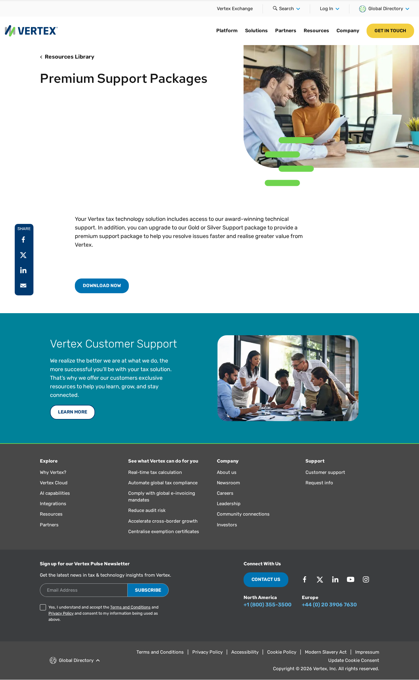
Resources (316, 30)
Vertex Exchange (235, 8)
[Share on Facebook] (23, 239)
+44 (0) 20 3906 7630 (329, 604)
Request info (319, 483)
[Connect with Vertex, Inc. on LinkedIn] (335, 579)
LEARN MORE (72, 412)
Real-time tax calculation (155, 472)
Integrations (53, 503)
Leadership (228, 503)
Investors (227, 525)
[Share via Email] (23, 285)
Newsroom (228, 483)
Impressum (367, 652)
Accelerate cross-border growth (163, 521)
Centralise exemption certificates (163, 531)
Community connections (243, 514)
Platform (227, 30)
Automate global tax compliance (163, 483)
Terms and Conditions (130, 607)
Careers (225, 493)
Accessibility (245, 652)
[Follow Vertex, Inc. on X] (320, 579)
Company (347, 30)
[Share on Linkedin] (23, 270)
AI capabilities (55, 493)
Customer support (325, 472)
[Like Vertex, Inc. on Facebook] (304, 579)
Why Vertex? (53, 472)
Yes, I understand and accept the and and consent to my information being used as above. (103, 613)
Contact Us (266, 579)
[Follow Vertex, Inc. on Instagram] (366, 579)
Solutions (256, 30)
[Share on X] (23, 255)
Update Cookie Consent (353, 660)
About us (226, 472)
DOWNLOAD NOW (102, 285)
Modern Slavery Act (326, 652)
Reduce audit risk (147, 510)
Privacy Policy (61, 613)
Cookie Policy (281, 652)
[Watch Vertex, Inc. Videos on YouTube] (350, 579)
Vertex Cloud (53, 483)
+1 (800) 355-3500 (267, 604)
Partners (285, 30)
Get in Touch (390, 30)
